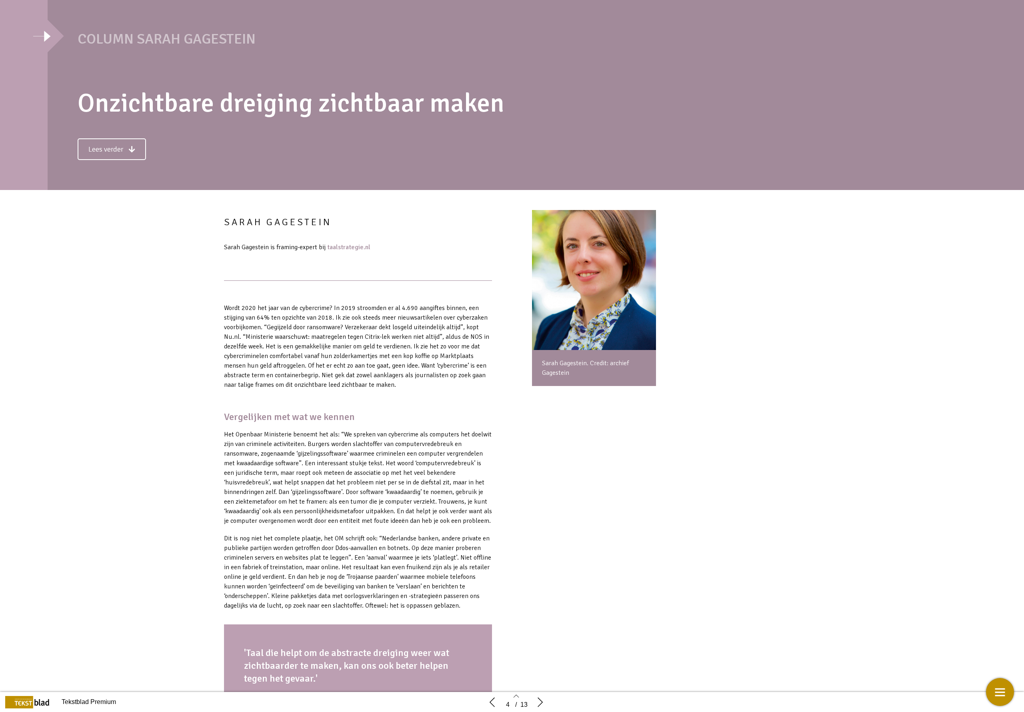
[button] (112, 149)
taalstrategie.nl (348, 247)
